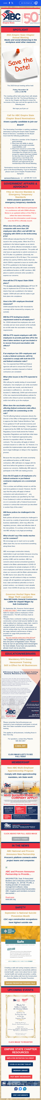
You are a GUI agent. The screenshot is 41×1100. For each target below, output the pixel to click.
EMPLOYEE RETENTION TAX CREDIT (20, 1058)
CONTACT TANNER (20, 839)
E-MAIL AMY (20, 746)
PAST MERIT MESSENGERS (20, 1077)
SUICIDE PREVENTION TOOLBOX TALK (20, 983)
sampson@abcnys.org (12, 178)
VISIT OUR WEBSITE (20, 1095)
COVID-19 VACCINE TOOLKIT (20, 1064)
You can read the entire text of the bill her (20, 637)
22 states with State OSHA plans (17, 286)
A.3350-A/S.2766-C (10, 610)
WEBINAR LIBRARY (20, 1070)
